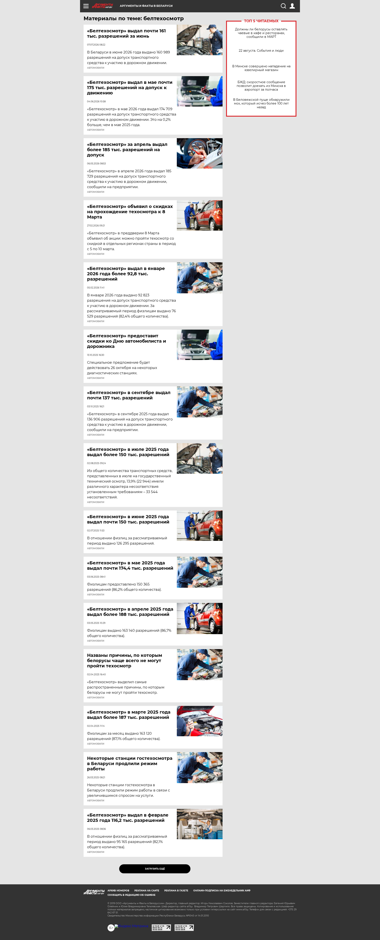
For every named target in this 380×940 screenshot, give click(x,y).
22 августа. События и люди (261, 51)
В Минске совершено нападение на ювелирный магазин (261, 68)
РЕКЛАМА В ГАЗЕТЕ (176, 890)
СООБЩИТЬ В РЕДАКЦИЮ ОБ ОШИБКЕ (131, 895)
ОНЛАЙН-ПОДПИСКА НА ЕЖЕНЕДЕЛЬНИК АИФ (221, 890)
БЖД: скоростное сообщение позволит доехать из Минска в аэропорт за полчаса (261, 86)
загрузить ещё (155, 868)
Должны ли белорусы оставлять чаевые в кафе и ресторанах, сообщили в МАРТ (261, 33)
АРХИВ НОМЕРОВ (118, 890)
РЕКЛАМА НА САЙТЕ (146, 890)
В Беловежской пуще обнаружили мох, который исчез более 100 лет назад (261, 103)
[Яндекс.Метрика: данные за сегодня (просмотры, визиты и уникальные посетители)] (131, 926)
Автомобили (95, 68)
